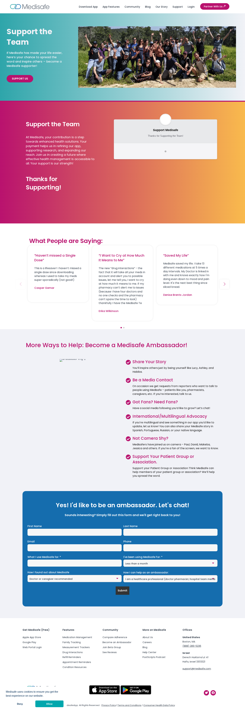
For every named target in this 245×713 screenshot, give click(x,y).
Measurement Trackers (76, 647)
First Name (35, 526)
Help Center (149, 652)
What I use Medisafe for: (44, 557)
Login (191, 7)
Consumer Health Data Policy (159, 705)
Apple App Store (31, 637)
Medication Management (77, 637)
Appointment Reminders (76, 662)
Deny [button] (20, 703)
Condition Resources (74, 667)
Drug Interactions (72, 652)
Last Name (130, 526)
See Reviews (109, 652)
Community (132, 7)
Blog (148, 7)
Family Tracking (71, 642)
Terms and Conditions (130, 705)
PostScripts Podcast (154, 657)
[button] (214, 6)
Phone (127, 541)
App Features (111, 7)
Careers (147, 642)
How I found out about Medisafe (48, 572)
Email (31, 541)
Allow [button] (49, 703)
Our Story (162, 7)
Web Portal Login (32, 647)
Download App (88, 7)
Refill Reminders (71, 657)
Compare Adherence (114, 637)
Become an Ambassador (116, 642)
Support (177, 7)
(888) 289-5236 (191, 646)
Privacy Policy (109, 705)
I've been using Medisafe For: (142, 557)
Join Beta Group (111, 647)
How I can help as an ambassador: (146, 572)
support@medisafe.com (196, 668)
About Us (147, 637)
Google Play (29, 642)
